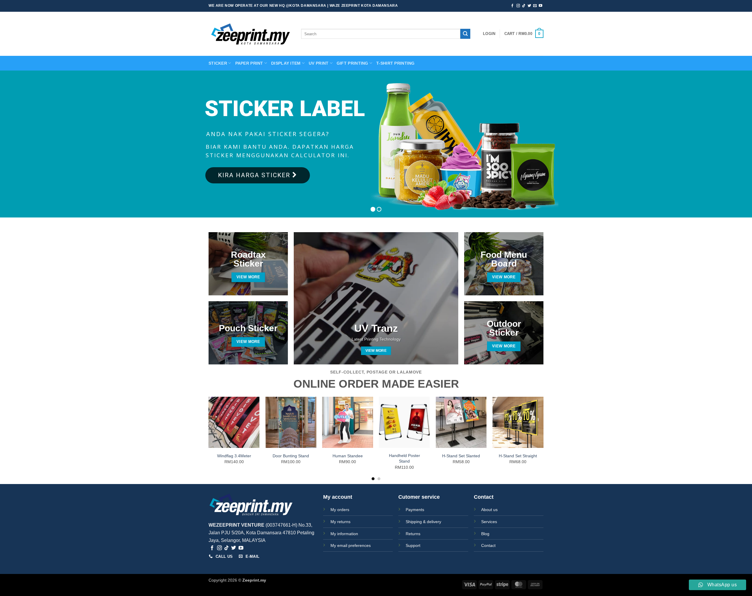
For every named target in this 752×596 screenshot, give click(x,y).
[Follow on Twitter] (529, 6)
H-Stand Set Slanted (461, 455)
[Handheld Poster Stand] (404, 422)
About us (489, 509)
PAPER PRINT (249, 63)
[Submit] (465, 34)
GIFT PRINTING (352, 63)
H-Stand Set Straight (518, 455)
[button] (489, 34)
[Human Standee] (347, 422)
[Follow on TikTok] (524, 6)
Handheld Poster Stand (404, 458)
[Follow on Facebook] (512, 6)
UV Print (318, 63)
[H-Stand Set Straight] (517, 422)
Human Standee (348, 455)
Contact (488, 545)
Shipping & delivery (423, 521)
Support (413, 545)
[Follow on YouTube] (540, 6)
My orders (339, 509)
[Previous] (208, 438)
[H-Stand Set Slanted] (461, 422)
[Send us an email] (535, 6)
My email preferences (350, 545)
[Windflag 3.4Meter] (234, 422)
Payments (415, 509)
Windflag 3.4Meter (234, 455)
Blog (485, 533)
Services (489, 521)
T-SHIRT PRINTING (395, 63)
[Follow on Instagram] (518, 6)
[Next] (543, 438)
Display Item (286, 63)
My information (344, 533)
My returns (340, 521)
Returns (413, 533)
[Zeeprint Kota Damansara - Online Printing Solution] (250, 34)
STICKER (218, 63)
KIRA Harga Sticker (255, 175)
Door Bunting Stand (291, 455)
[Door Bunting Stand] (290, 422)
